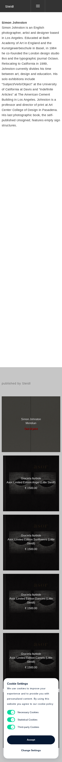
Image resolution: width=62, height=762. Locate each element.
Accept (31, 739)
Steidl (9, 6)
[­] (51, 6)
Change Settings (31, 750)
